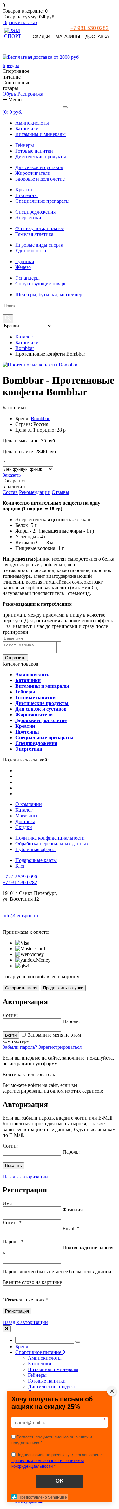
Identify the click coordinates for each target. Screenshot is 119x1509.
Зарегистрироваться (60, 1047)
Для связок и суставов (39, 167)
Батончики (27, 128)
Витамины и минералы (40, 134)
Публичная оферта (35, 849)
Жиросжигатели (32, 173)
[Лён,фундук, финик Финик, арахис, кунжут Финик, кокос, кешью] (28, 469)
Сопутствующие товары (41, 283)
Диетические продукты (40, 156)
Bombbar (24, 348)
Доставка (97, 36)
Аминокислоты (32, 123)
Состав (10, 492)
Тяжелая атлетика (34, 234)
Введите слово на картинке (32, 1282)
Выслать (13, 1165)
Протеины (26, 195)
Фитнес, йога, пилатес (39, 228)
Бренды (11, 65)
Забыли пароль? (20, 1047)
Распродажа (30, 94)
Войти (11, 1035)
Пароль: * (13, 1241)
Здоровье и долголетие (40, 178)
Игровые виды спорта (39, 245)
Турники (24, 261)
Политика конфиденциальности (50, 838)
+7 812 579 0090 (20, 876)
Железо (23, 267)
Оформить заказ (20, 22)
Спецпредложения (35, 212)
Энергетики (28, 217)
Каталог (24, 336)
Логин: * (12, 1222)
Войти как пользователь (29, 1074)
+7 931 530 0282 (89, 28)
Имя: (8, 1203)
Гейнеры (24, 145)
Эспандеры (27, 278)
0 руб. (12, 112)
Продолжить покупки (63, 988)
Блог (20, 866)
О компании (28, 804)
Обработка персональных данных (52, 843)
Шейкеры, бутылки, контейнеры (50, 294)
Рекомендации (34, 492)
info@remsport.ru (20, 915)
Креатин (24, 189)
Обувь (10, 94)
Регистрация (17, 1311)
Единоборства (30, 250)
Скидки (41, 36)
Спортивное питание (39, 1352)
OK (59, 1481)
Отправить (15, 657)
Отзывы (60, 492)
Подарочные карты (36, 860)
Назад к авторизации (25, 1176)
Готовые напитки (34, 151)
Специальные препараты (42, 201)
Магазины (68, 36)
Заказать (12, 475)
